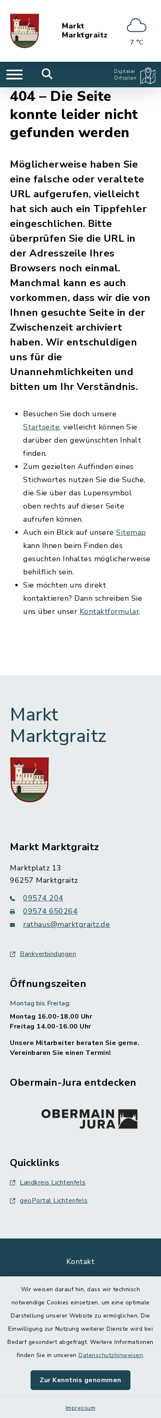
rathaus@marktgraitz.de (66, 924)
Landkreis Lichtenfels (53, 1182)
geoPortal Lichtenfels (54, 1200)
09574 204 (43, 898)
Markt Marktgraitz (85, 31)
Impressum (81, 1408)
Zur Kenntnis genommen (80, 1380)
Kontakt (80, 1261)
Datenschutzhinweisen (110, 1355)
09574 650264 (50, 911)
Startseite (41, 427)
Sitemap (131, 532)
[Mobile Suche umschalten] (47, 74)
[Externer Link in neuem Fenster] (89, 1117)
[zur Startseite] (24, 31)
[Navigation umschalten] (14, 74)
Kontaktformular (110, 611)
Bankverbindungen (48, 954)
